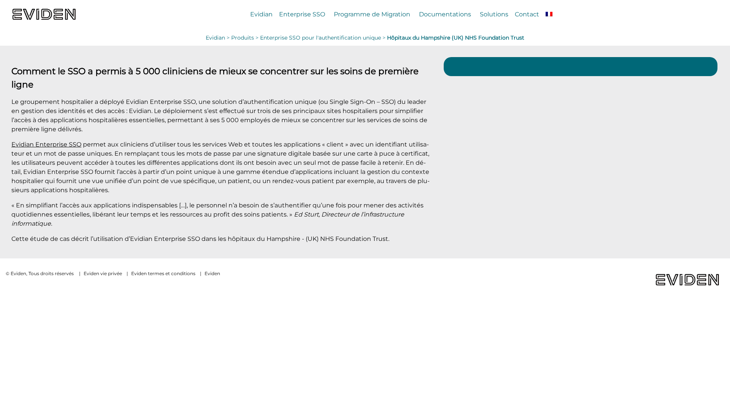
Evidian (261, 14)
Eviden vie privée (103, 273)
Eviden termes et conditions (163, 273)
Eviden (212, 273)
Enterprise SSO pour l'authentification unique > (323, 37)
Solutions (494, 14)
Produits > (245, 37)
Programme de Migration (372, 14)
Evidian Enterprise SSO (46, 144)
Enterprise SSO (302, 14)
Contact (527, 14)
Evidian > (218, 37)
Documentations (445, 14)
